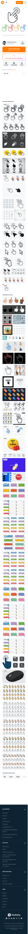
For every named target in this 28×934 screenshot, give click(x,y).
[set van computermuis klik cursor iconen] (9, 302)
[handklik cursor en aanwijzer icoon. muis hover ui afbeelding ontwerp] (6, 177)
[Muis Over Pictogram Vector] (13, 266)
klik (5, 927)
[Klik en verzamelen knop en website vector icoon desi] (9, 613)
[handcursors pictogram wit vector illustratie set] (7, 350)
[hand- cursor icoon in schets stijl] (8, 468)
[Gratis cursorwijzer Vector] (13, 165)
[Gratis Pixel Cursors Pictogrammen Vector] (13, 139)
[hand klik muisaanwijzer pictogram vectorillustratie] (7, 221)
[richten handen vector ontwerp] (6, 604)
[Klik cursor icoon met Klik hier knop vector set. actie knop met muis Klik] (13, 644)
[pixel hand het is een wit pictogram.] (8, 421)
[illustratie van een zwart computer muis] (13, 827)
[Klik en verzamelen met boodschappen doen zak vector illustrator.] (13, 566)
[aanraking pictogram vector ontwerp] (13, 197)
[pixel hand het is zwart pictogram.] (8, 433)
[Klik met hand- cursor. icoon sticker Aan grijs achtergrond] (13, 336)
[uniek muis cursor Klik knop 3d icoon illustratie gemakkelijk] (13, 592)
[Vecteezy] (2, 2)
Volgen (22, 43)
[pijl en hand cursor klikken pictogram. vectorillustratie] (13, 249)
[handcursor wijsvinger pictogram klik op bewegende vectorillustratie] (8, 528)
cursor (11, 927)
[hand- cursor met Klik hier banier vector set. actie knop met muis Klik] (13, 627)
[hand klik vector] (6, 318)
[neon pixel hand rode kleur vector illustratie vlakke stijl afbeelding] (8, 409)
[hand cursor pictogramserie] (8, 211)
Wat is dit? (13, 69)
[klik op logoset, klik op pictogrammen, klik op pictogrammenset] (13, 125)
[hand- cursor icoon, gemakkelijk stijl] (8, 456)
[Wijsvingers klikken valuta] (7, 515)
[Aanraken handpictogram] (8, 233)
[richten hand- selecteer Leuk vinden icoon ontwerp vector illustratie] (17, 378)
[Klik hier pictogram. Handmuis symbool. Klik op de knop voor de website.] (18, 290)
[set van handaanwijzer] (18, 222)
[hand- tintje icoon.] (9, 813)
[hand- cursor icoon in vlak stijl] (7, 371)
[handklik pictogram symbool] (8, 292)
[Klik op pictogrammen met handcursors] (7, 493)
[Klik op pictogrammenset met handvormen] (13, 111)
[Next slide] (21, 928)
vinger (18, 927)
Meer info (6, 72)
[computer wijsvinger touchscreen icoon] (6, 799)
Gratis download (14, 49)
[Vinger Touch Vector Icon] (8, 280)
